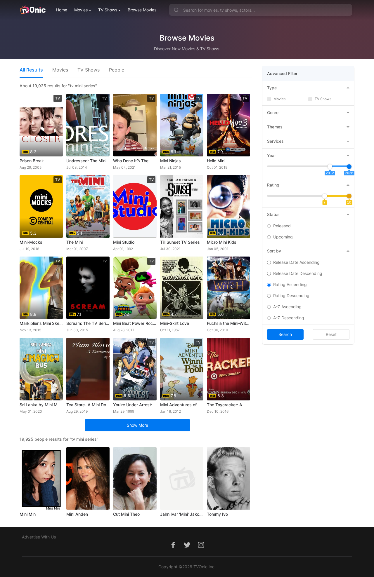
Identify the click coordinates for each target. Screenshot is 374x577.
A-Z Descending (288, 317)
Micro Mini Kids (221, 242)
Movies (81, 9)
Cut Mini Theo (126, 514)
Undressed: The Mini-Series (88, 160)
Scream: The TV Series (88, 323)
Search (285, 334)
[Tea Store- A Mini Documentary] (88, 369)
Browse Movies (142, 9)
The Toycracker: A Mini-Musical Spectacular (228, 404)
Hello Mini (216, 160)
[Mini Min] (41, 478)
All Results (31, 70)
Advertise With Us (39, 536)
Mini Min (28, 514)
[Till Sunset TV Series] (181, 206)
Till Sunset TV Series (180, 242)
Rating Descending (291, 295)
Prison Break (32, 160)
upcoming (283, 236)
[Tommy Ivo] (228, 478)
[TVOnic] (33, 10)
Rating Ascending (290, 284)
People (116, 70)
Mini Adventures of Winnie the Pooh (181, 404)
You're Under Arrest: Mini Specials (134, 404)
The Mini (74, 242)
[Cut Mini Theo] (134, 478)
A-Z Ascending (287, 306)
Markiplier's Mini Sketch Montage (41, 323)
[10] (349, 196)
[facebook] (173, 547)
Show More (137, 425)
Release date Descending (297, 273)
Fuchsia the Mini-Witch (228, 323)
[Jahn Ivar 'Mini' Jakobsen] (181, 478)
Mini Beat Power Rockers (134, 323)
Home (61, 9)
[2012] (330, 166)
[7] (324, 196)
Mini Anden (77, 514)
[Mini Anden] (88, 478)
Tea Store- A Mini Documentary (88, 404)
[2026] (349, 166)
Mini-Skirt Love (174, 323)
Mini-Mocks (31, 242)
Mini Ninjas (170, 160)
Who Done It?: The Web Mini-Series (134, 160)
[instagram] (201, 547)
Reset (331, 334)
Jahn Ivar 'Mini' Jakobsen (181, 514)
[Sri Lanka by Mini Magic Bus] (41, 369)
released (282, 225)
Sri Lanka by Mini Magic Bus (41, 404)
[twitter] (187, 547)
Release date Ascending (296, 262)
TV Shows (107, 9)
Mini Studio (123, 242)
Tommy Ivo (217, 514)
